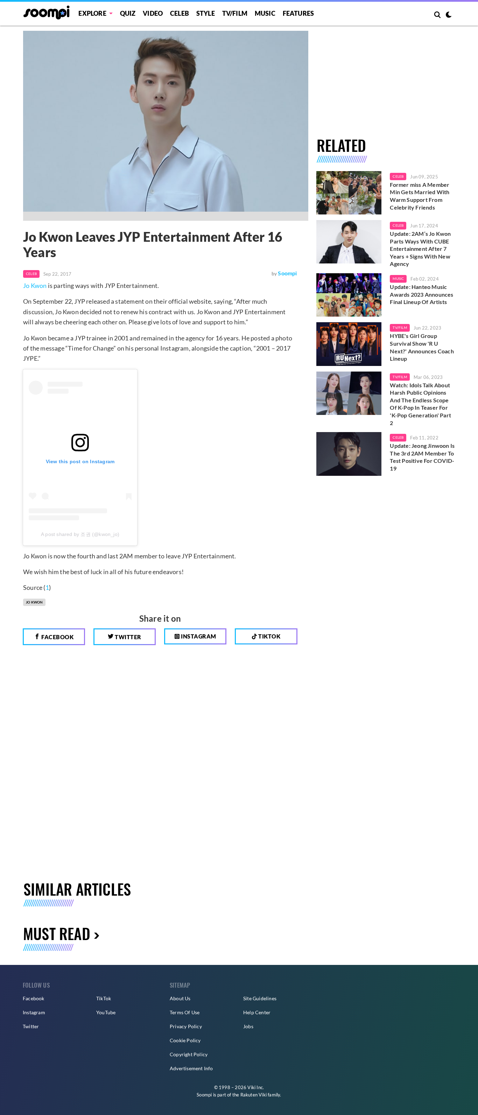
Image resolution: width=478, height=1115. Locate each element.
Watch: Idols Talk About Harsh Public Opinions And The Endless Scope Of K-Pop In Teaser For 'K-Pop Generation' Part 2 (420, 404)
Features (298, 13)
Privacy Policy (186, 1026)
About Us (180, 998)
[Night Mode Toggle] (448, 15)
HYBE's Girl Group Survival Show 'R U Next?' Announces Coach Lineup (422, 347)
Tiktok (269, 636)
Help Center (256, 1012)
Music (265, 13)
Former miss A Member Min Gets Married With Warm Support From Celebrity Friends (419, 196)
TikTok (103, 998)
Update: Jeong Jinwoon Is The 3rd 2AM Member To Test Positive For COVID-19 (422, 457)
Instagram (198, 636)
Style (205, 13)
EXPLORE (92, 13)
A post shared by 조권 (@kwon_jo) (80, 534)
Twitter (127, 637)
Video (153, 13)
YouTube (105, 1012)
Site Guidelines (259, 998)
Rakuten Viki (253, 1095)
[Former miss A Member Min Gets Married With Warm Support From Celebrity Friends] (349, 192)
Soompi (287, 273)
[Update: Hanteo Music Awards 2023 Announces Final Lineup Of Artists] (349, 295)
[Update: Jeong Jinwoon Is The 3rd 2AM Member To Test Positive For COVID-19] (349, 453)
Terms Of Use (184, 1012)
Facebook (57, 637)
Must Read (56, 933)
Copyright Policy (189, 1054)
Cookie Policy (185, 1040)
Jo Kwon (35, 285)
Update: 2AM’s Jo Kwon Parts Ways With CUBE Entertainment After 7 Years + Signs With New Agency (420, 248)
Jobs (248, 1026)
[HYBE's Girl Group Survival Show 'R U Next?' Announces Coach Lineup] (349, 344)
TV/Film (400, 327)
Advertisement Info (191, 1068)
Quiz (128, 13)
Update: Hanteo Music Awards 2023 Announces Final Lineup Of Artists (421, 294)
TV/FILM (234, 13)
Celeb (179, 13)
